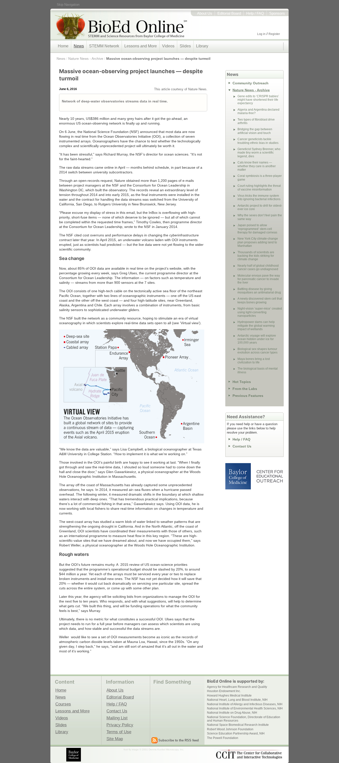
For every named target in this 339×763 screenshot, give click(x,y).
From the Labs (245, 389)
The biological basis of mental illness (257, 370)
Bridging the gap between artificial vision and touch (254, 130)
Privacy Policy (119, 725)
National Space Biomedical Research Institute (238, 725)
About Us (204, 13)
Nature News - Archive (85, 59)
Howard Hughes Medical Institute (229, 695)
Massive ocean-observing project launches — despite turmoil (158, 59)
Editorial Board (229, 13)
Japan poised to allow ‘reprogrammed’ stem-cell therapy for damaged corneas (257, 228)
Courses (63, 704)
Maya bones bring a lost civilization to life (253, 360)
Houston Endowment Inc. (224, 691)
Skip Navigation (68, 4)
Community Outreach (251, 83)
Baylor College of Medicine (238, 476)
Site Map (114, 738)
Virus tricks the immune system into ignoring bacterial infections (258, 197)
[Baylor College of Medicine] (74, 755)
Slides (185, 46)
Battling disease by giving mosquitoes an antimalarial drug (259, 290)
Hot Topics (242, 382)
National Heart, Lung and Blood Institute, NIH (237, 699)
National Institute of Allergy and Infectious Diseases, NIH (244, 704)
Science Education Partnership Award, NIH (236, 733)
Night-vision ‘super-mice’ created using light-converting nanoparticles (259, 312)
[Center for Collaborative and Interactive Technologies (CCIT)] (249, 754)
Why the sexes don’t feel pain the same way (259, 217)
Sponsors (277, 13)
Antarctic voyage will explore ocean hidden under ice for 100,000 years (256, 339)
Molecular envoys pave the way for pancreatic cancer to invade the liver (258, 279)
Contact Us (242, 446)
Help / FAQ (255, 13)
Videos (168, 46)
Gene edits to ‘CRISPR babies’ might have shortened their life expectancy (258, 100)
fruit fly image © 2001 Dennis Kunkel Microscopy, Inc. (154, 749)
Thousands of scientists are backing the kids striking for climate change (255, 256)
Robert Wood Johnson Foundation (230, 729)
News (79, 46)
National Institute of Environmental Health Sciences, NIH (245, 708)
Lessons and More (140, 46)
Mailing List (117, 718)
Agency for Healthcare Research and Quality (237, 687)
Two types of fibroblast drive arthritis (256, 121)
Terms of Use (118, 732)
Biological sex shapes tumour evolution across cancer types (257, 350)
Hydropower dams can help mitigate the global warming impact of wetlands (256, 325)
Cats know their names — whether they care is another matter (256, 166)
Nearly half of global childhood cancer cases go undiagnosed (258, 267)
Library (202, 46)
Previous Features (248, 396)
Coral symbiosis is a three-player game (259, 177)
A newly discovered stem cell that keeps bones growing (259, 300)
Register (274, 34)
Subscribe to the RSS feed (178, 740)
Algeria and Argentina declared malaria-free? (258, 111)
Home (63, 46)
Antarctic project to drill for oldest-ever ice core (259, 207)
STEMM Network (104, 46)
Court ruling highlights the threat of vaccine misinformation (259, 187)
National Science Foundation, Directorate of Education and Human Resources (243, 718)
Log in (261, 34)
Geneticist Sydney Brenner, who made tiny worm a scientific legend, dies (258, 152)
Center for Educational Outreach (269, 476)
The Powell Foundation (222, 738)
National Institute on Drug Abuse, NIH (232, 712)
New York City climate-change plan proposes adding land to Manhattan (257, 242)
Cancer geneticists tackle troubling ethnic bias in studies (257, 140)
